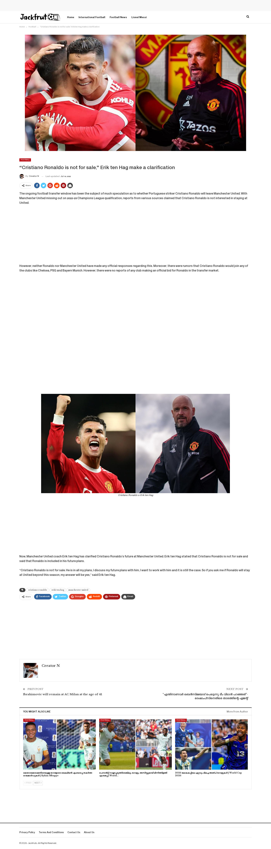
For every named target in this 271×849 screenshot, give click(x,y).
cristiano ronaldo (37, 590)
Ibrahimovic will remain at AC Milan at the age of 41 (62, 694)
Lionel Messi (139, 17)
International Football (92, 17)
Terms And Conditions (51, 832)
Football (25, 160)
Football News (118, 17)
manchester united (78, 590)
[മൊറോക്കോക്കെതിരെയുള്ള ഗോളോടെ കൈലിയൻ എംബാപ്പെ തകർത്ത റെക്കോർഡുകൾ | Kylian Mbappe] (59, 744)
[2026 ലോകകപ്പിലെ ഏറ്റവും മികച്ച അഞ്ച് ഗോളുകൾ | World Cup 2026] (211, 744)
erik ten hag (57, 590)
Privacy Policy (27, 832)
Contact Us (73, 832)
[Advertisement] (135, 236)
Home (70, 17)
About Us (89, 832)
